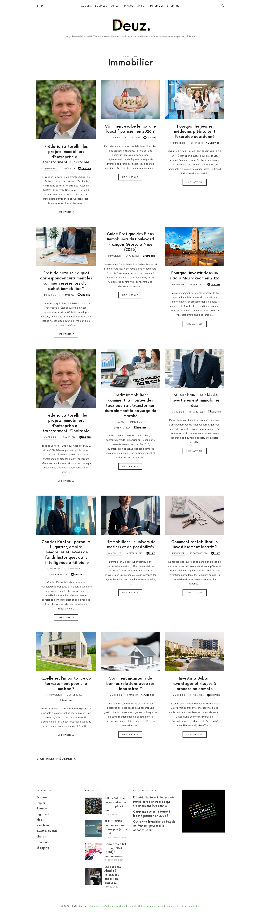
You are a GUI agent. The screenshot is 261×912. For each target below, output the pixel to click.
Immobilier (50, 168)
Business (55, 568)
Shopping (42, 848)
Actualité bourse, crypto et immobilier (179, 906)
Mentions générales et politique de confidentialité (117, 906)
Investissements (46, 831)
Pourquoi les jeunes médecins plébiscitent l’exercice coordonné (194, 131)
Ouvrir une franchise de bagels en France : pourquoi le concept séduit (154, 826)
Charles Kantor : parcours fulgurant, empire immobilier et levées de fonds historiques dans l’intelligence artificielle (66, 552)
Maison (41, 836)
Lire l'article (66, 212)
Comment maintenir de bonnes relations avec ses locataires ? (130, 683)
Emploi (40, 803)
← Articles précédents (56, 758)
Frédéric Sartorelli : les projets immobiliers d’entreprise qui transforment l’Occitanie (154, 802)
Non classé (43, 842)
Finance (119, 422)
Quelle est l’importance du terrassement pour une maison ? (66, 683)
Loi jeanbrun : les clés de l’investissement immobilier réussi (195, 400)
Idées (40, 820)
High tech (43, 814)
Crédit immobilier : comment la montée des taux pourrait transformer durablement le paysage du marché (130, 405)
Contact (151, 906)
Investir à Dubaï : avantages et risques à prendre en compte (194, 683)
